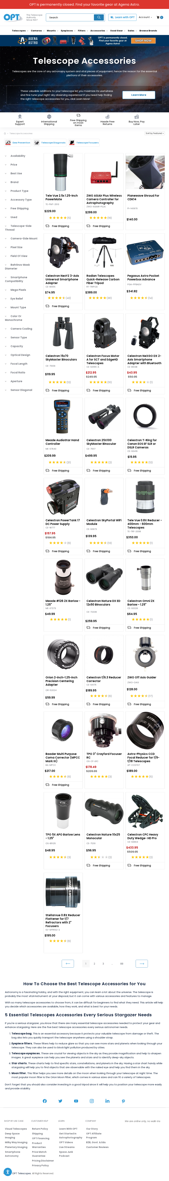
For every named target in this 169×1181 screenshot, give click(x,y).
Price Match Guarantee (39, 1154)
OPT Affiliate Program (93, 1135)
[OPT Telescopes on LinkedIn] (107, 1101)
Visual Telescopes (16, 1128)
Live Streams (67, 1147)
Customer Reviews (97, 1147)
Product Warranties (39, 1145)
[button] (155, 133)
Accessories (98, 30)
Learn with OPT (125, 17)
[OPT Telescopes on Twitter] (60, 1101)
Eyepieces (67, 30)
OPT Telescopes (21, 1173)
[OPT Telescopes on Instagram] (92, 1101)
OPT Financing (40, 1138)
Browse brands (148, 30)
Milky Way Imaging (16, 1142)
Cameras (36, 30)
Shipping (37, 1133)
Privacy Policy (40, 1165)
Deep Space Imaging (12, 1135)
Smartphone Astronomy (12, 1154)
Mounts (51, 30)
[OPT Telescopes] (13, 17)
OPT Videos (66, 1142)
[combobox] (75, 17)
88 (121, 963)
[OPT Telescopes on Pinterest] (123, 1102)
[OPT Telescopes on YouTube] (76, 1101)
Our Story (92, 1128)
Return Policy (40, 1128)
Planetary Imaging (16, 1147)
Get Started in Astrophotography (70, 1135)
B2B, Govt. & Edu (96, 1142)
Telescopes (19, 30)
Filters (82, 30)
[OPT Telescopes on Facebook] (45, 1101)
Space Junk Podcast (66, 1154)
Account (144, 17)
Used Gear (116, 30)
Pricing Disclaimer (43, 1160)
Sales (131, 30)
